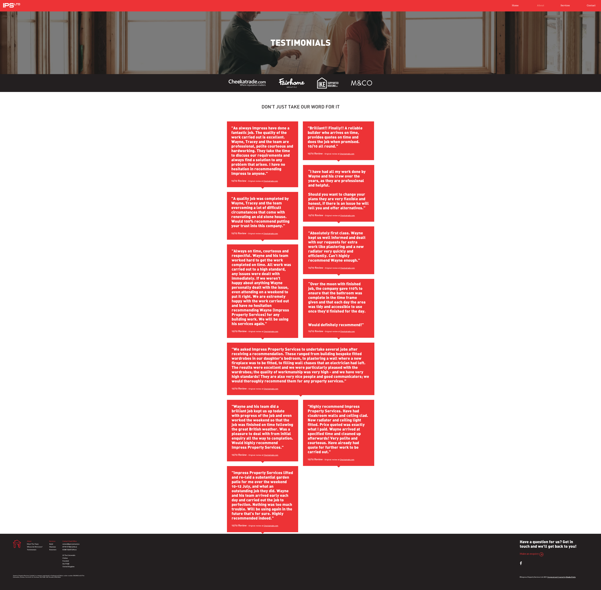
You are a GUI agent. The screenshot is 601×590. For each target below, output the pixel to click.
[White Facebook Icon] (521, 563)
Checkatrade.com (270, 181)
